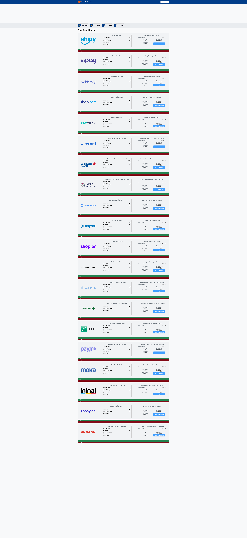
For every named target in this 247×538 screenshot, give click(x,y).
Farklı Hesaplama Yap (159, 43)
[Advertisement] (123, 14)
